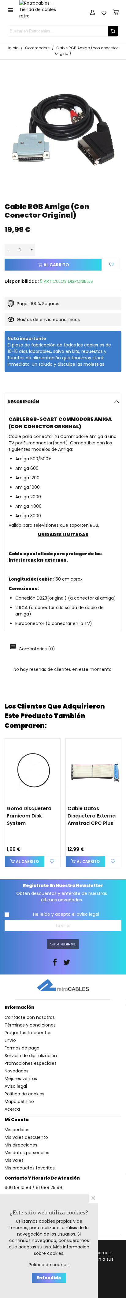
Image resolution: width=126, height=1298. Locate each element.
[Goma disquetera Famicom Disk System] (32, 770)
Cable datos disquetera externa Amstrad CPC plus (92, 816)
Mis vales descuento (26, 1137)
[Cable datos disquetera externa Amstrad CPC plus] (93, 770)
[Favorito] (111, 264)
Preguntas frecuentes (28, 1033)
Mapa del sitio (19, 1101)
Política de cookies (24, 1094)
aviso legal (88, 914)
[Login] (92, 11)
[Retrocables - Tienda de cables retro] (41, 9)
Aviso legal (16, 1086)
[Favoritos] (104, 11)
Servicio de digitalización (31, 1056)
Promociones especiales (31, 1063)
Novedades (16, 1071)
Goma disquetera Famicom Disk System (29, 816)
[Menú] (10, 10)
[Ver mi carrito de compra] (115, 11)
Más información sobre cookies (61, 1250)
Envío (10, 1040)
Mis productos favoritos (30, 1168)
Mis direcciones (21, 1145)
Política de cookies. (49, 1265)
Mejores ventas (21, 1078)
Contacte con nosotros (30, 1017)
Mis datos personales (27, 1153)
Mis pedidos (17, 1130)
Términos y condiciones (30, 1025)
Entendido (49, 1278)
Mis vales (14, 1160)
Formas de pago (22, 1048)
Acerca (12, 1109)
